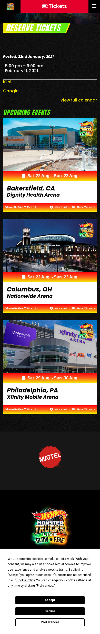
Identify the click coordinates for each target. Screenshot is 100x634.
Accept (50, 600)
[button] (94, 6)
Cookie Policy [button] (25, 580)
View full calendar (78, 100)
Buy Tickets (86, 207)
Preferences (50, 622)
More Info (61, 207)
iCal (7, 82)
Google (10, 91)
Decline (50, 611)
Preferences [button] (45, 585)
